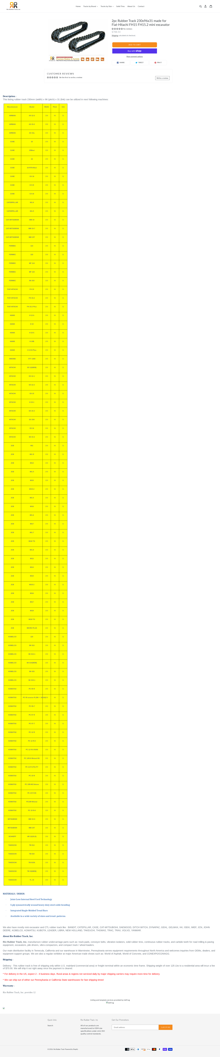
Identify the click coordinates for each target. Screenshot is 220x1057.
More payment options (134, 56)
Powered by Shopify (71, 1049)
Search (50, 1025)
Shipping (115, 35)
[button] (117, 29)
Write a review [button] (162, 78)
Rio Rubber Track (59, 1049)
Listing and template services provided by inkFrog (110, 1000)
